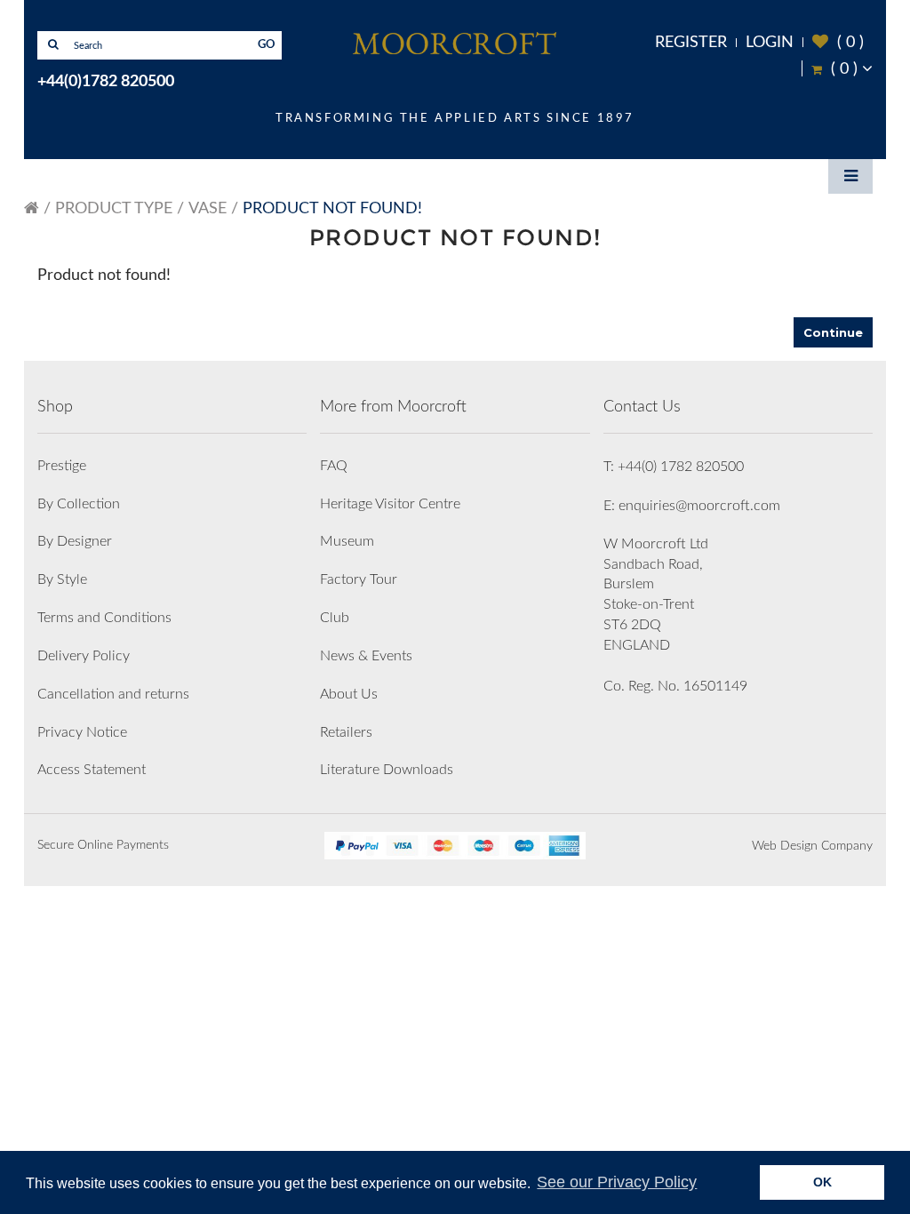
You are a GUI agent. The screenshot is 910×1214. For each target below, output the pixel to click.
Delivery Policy (83, 656)
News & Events (366, 656)
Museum (347, 541)
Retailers (346, 732)
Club (334, 618)
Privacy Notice (82, 732)
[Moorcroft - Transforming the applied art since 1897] (454, 42)
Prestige (61, 466)
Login (770, 42)
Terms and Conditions (104, 618)
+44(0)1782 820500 (105, 82)
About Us (349, 694)
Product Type (113, 209)
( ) (838, 42)
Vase (207, 209)
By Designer (74, 541)
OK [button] (822, 1182)
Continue (833, 332)
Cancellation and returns (113, 694)
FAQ (333, 466)
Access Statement (91, 770)
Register (691, 42)
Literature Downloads (386, 770)
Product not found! (332, 209)
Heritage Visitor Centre (390, 504)
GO (266, 45)
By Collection (78, 504)
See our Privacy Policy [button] (617, 1182)
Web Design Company (812, 846)
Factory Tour (358, 579)
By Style (62, 579)
